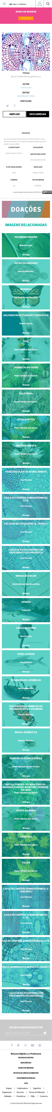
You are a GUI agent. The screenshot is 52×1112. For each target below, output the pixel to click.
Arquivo (10, 1088)
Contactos (44, 1096)
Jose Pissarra (26, 87)
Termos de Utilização (38, 1092)
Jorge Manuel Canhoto (26, 96)
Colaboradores (24, 1088)
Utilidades (9, 1096)
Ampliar (14, 114)
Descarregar (37, 114)
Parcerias (22, 1092)
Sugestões (38, 1088)
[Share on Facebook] (14, 106)
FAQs (34, 1096)
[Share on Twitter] (7, 106)
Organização (8, 1092)
